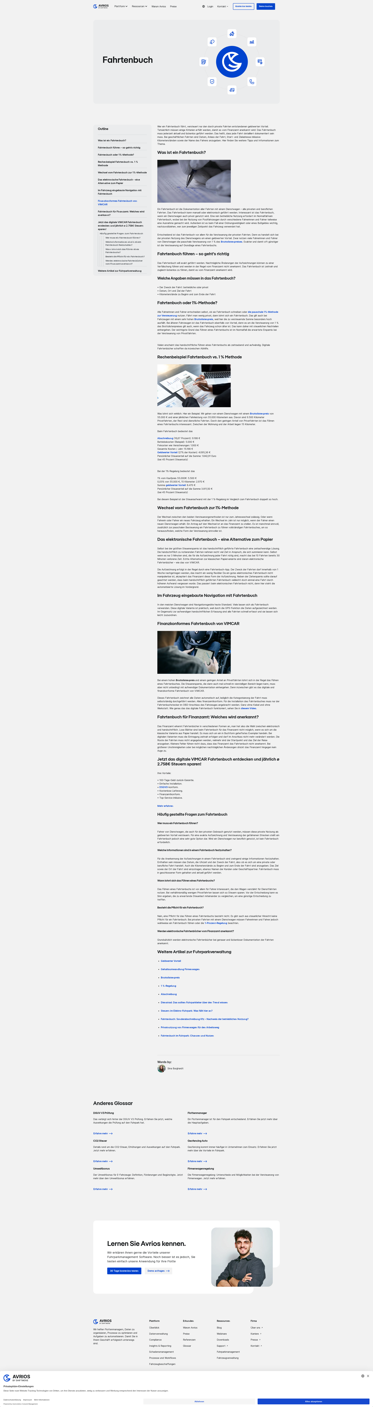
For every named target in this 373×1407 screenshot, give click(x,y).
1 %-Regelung (168, 986)
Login (210, 6)
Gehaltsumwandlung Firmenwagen (180, 969)
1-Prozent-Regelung (216, 923)
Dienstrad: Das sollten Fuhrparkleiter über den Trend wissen (194, 1002)
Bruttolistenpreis (259, 414)
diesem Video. (249, 708)
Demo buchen (266, 6)
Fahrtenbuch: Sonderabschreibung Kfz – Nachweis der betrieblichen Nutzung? (205, 1019)
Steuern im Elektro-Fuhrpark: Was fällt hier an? (187, 1011)
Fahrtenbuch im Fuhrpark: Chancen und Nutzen (187, 1036)
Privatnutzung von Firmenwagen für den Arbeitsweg (190, 1027)
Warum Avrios (159, 6)
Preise (173, 6)
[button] (121, 6)
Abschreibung (169, 994)
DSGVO (163, 787)
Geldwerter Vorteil (171, 961)
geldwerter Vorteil (176, 485)
